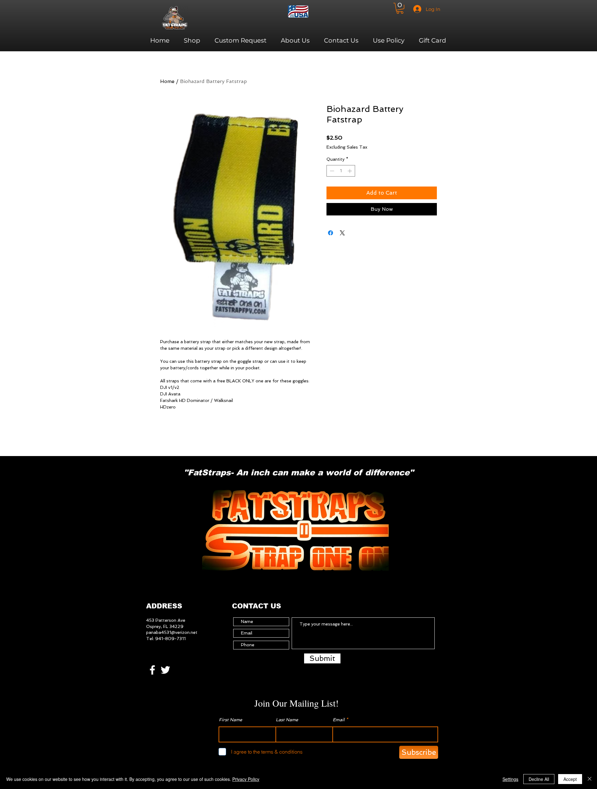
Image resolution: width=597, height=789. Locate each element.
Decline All (539, 779)
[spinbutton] (340, 170)
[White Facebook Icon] (152, 670)
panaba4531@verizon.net (171, 632)
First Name (230, 719)
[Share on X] (342, 233)
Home (167, 81)
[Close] (589, 779)
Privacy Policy (245, 779)
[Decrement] (331, 170)
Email (339, 719)
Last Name (287, 719)
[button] (399, 8)
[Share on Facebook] (330, 233)
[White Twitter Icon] (165, 670)
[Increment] (350, 170)
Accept (570, 779)
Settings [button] (510, 779)
